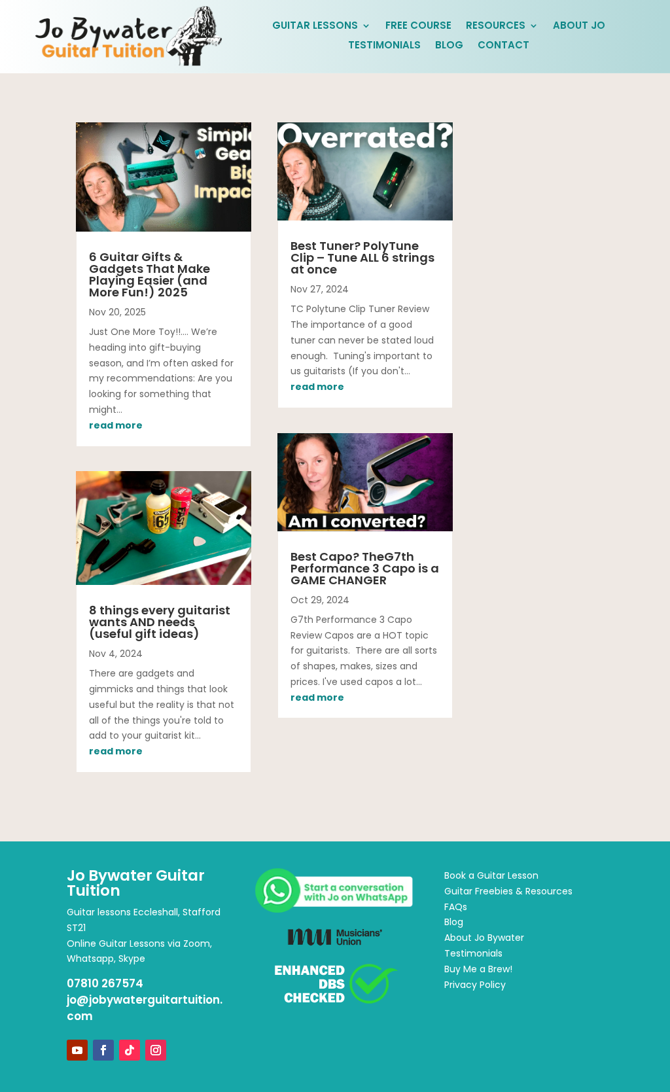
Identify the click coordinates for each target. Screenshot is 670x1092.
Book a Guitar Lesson (491, 875)
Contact (503, 46)
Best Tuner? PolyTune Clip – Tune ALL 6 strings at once (362, 257)
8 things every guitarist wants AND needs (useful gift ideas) (159, 622)
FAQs (455, 906)
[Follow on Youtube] (77, 1050)
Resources (495, 26)
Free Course (418, 26)
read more (116, 425)
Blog (449, 46)
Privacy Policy (475, 984)
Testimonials (384, 46)
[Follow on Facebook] (103, 1050)
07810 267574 (105, 983)
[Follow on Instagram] (155, 1050)
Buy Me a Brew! (478, 969)
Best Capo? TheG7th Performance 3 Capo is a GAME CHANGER (365, 568)
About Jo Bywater (484, 937)
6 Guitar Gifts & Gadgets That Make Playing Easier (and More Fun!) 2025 (149, 274)
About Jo (579, 26)
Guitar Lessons (315, 26)
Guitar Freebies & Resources (508, 891)
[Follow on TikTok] (129, 1050)
